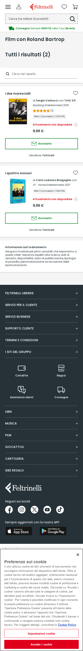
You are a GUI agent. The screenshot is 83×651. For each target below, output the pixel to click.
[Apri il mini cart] (75, 7)
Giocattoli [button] (14, 447)
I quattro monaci (18, 173)
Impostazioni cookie (41, 633)
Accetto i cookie (41, 644)
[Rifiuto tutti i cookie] (78, 554)
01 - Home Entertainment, (48, 185)
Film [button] (8, 435)
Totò (67, 100)
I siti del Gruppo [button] (18, 352)
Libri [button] (8, 412)
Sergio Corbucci (47, 100)
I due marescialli (18, 93)
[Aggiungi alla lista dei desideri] (75, 93)
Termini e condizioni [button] (21, 340)
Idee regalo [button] (14, 470)
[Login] (19, 6)
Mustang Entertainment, (48, 105)
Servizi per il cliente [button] (21, 305)
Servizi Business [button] (17, 317)
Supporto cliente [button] (19, 328)
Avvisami (44, 144)
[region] (41, 600)
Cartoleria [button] (14, 458)
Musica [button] (11, 423)
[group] (41, 28)
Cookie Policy (67, 625)
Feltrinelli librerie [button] (19, 293)
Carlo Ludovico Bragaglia (53, 180)
